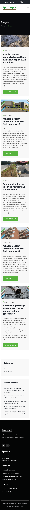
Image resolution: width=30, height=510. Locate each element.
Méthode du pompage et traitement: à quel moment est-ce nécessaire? (14, 309)
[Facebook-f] (20, 2)
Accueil (3, 26)
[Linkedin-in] (22, 2)
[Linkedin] (8, 445)
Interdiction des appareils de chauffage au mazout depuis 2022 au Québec (14, 58)
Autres (6, 369)
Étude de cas (8, 371)
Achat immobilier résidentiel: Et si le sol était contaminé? (13, 121)
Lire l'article (9, 92)
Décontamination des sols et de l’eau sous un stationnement (14, 187)
